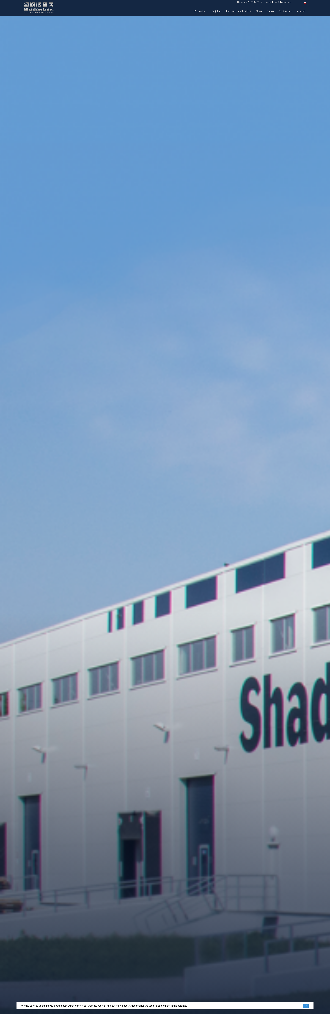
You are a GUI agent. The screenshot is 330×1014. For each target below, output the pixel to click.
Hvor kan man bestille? (238, 11)
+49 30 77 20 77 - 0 (253, 2)
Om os (270, 11)
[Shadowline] (40, 8)
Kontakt (301, 11)
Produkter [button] (199, 11)
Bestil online (285, 11)
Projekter (216, 11)
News (259, 11)
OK (306, 1006)
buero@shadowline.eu (282, 2)
